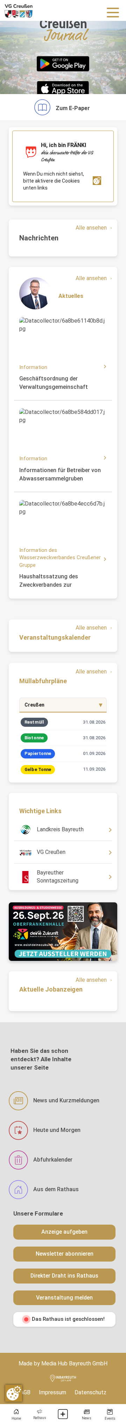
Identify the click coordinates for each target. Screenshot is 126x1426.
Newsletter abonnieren (64, 1253)
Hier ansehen (35, 827)
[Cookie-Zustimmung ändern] (13, 1393)
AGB (25, 1392)
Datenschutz (90, 1392)
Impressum (52, 1392)
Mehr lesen (35, 324)
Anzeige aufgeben (64, 1231)
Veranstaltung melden (64, 1297)
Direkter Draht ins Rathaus (64, 1275)
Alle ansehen (91, 227)
